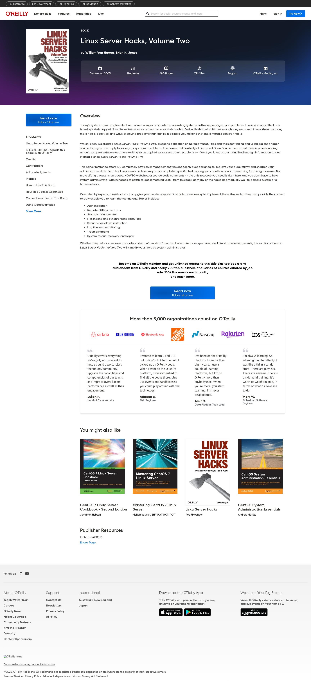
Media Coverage (15, 617)
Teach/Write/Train (16, 600)
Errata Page (88, 542)
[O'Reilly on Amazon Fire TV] (254, 615)
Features (63, 13)
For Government (41, 4)
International (89, 592)
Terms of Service (13, 676)
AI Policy (51, 617)
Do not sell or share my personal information (29, 664)
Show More (33, 211)
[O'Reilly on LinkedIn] (20, 573)
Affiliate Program (15, 628)
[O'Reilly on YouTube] (27, 573)
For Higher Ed (66, 4)
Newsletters (54, 605)
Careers (9, 605)
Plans (263, 13)
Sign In (277, 13)
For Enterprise (17, 4)
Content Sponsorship (18, 639)
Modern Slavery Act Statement (90, 676)
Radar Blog (83, 13)
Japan (83, 605)
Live (101, 13)
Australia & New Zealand (95, 600)
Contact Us (53, 600)
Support (52, 592)
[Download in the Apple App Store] (171, 615)
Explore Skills (42, 13)
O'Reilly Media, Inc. (265, 73)
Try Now (294, 13)
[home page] (17, 13)
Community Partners (17, 622)
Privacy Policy (55, 611)
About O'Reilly (15, 592)
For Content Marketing (119, 4)
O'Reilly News (12, 611)
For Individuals (90, 4)
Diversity (9, 633)
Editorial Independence (56, 676)
